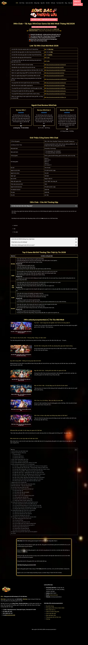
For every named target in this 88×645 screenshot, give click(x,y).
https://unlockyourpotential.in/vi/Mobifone (56, 79)
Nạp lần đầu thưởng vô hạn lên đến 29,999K (25, 508)
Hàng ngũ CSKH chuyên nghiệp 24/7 (24, 500)
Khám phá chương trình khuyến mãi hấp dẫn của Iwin (25, 502)
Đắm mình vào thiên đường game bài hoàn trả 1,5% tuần (28, 507)
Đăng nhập (36, 3)
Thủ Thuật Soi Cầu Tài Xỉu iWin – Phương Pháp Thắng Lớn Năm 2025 (28, 337)
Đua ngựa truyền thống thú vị (22, 526)
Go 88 (12, 297)
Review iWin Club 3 (19, 457)
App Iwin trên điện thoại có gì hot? (23, 512)
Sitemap (48, 619)
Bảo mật (70, 3)
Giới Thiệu (21, 3)
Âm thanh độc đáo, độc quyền (22, 492)
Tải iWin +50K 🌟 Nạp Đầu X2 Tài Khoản (44, 19)
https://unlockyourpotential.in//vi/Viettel (55, 70)
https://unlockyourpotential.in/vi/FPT (55, 75)
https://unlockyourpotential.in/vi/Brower (56, 88)
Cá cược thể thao (19, 520)
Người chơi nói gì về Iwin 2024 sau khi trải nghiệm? (25, 531)
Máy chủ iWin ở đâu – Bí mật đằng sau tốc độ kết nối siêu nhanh (51, 385)
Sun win (13, 308)
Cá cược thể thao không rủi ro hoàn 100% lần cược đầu (28, 505)
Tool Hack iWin (60, 3)
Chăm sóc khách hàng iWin (52, 611)
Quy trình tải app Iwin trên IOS (22, 515)
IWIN (17, 3)
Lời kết (14, 533)
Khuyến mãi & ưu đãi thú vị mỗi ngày (23, 498)
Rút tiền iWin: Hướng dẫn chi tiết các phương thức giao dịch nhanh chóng (53, 346)
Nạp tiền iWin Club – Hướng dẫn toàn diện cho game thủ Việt (50, 370)
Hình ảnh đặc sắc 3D (20, 494)
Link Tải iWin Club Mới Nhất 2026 (20, 451)
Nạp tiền (43, 3)
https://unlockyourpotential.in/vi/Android (56, 64)
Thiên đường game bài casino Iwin (23, 518)
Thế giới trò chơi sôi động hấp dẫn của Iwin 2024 (24, 517)
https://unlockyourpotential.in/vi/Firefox (55, 93)
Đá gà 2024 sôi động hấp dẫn (22, 528)
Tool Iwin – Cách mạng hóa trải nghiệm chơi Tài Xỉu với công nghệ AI (52, 322)
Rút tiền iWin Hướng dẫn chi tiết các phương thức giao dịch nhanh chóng (32, 469)
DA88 (12, 275)
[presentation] (21, 328)
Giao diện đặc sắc (19, 490)
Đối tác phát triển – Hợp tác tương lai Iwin (22, 485)
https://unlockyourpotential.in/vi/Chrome (56, 82)
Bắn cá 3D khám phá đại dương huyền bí (24, 525)
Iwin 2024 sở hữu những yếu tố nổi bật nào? (23, 489)
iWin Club (50, 49)
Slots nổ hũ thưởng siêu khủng (22, 530)
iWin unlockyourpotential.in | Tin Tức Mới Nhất (23, 464)
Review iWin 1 (17, 454)
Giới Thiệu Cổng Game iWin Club (20, 459)
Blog (66, 3)
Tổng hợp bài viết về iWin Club (53, 617)
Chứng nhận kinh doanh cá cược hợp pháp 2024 (23, 484)
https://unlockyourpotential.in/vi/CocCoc (56, 91)
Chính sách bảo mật (51, 613)
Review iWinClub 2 (19, 456)
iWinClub (25, 599)
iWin (51, 52)
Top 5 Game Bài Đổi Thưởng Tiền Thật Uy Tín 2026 (24, 462)
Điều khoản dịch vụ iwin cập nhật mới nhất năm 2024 (24, 438)
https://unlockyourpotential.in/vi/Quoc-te (56, 97)
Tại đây (48, 57)
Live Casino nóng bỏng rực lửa (22, 521)
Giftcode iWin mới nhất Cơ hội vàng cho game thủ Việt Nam (28, 479)
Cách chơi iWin (29, 3)
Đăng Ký (77, 1)
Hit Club (13, 263)
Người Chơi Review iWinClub (19, 452)
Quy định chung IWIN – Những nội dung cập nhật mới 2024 (25, 360)
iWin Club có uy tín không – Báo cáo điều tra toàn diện (48, 400)
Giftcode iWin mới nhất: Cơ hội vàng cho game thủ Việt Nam (26, 430)
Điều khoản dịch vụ (50, 609)
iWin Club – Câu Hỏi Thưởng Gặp (20, 461)
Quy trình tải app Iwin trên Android (23, 513)
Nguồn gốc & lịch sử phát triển (19, 482)
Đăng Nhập (78, 4)
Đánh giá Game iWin (51, 615)
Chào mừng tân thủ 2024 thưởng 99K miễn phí (26, 503)
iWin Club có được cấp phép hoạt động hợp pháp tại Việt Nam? (50, 415)
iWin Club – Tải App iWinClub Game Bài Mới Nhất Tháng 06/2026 (44, 23)
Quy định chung (50, 606)
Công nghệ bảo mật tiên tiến (22, 497)
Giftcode (53, 3)
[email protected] (10, 615)
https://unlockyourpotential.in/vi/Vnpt (55, 73)
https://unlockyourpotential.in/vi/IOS (55, 67)
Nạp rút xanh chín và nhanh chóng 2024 (24, 495)
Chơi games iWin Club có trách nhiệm (55, 608)
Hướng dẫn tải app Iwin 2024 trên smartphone (24, 510)
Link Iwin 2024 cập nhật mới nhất (20, 487)
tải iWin (50, 54)
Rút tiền (48, 3)
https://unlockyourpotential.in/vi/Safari (55, 85)
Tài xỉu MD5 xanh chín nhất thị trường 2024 (25, 523)
